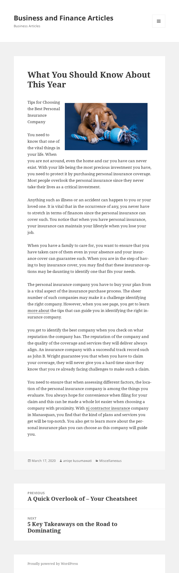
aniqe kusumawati (77, 460)
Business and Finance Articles (63, 17)
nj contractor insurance (108, 408)
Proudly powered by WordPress (53, 563)
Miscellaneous (110, 460)
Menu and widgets (158, 27)
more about (38, 310)
